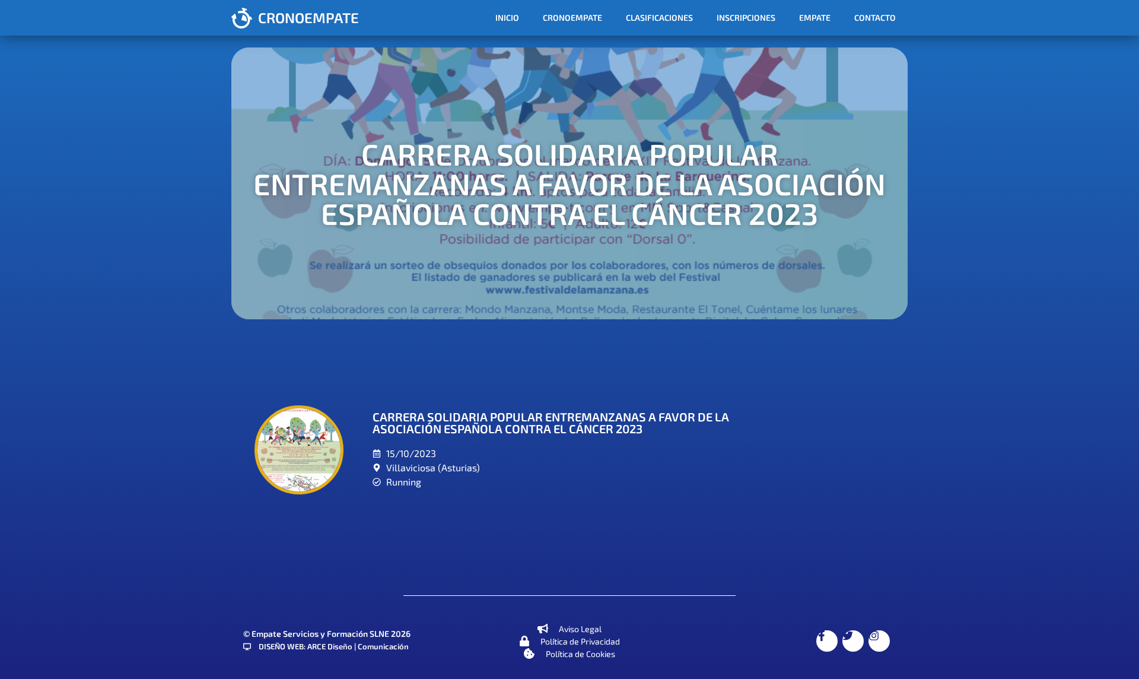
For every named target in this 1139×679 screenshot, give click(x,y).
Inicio (507, 17)
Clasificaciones (659, 17)
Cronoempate (572, 17)
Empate (815, 17)
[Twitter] (853, 641)
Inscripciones (746, 17)
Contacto (875, 17)
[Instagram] (879, 641)
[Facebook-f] (827, 641)
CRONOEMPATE (308, 17)
